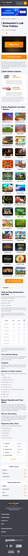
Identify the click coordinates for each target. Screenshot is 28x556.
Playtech (19, 443)
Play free (14, 44)
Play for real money (14, 57)
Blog (2, 524)
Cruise (14, 75)
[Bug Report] (6, 32)
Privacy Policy (5, 514)
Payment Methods (6, 528)
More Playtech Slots (14, 281)
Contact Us (4, 520)
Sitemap (3, 531)
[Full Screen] (10, 32)
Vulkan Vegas (16, 87)
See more (13, 459)
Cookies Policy (5, 517)
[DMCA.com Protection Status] (19, 546)
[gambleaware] (14, 540)
